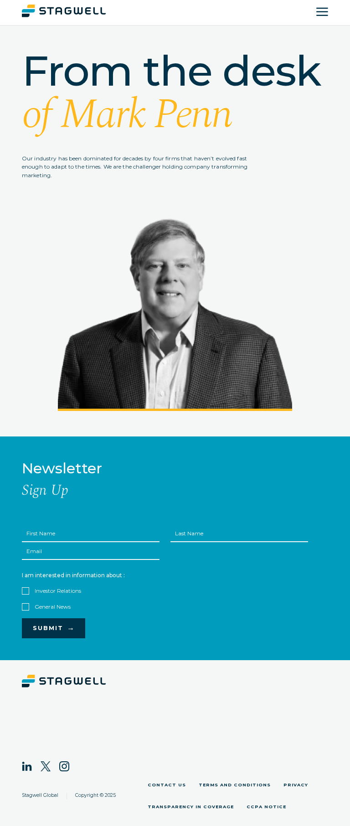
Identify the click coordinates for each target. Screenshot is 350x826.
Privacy (295, 784)
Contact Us (167, 784)
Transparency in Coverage (191, 806)
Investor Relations (58, 590)
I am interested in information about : (73, 575)
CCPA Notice (266, 806)
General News (53, 606)
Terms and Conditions (235, 784)
